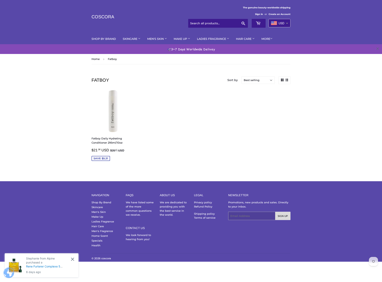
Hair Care (244, 39)
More (265, 39)
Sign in (259, 14)
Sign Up (283, 215)
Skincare (130, 39)
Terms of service (204, 217)
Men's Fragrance (102, 231)
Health (96, 245)
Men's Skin (156, 39)
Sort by (232, 80)
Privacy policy (203, 202)
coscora (103, 16)
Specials (97, 240)
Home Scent (100, 235)
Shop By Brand (104, 39)
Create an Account (279, 14)
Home (96, 59)
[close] (377, 48)
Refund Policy (203, 206)
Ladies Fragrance (212, 39)
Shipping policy (204, 213)
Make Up (181, 39)
